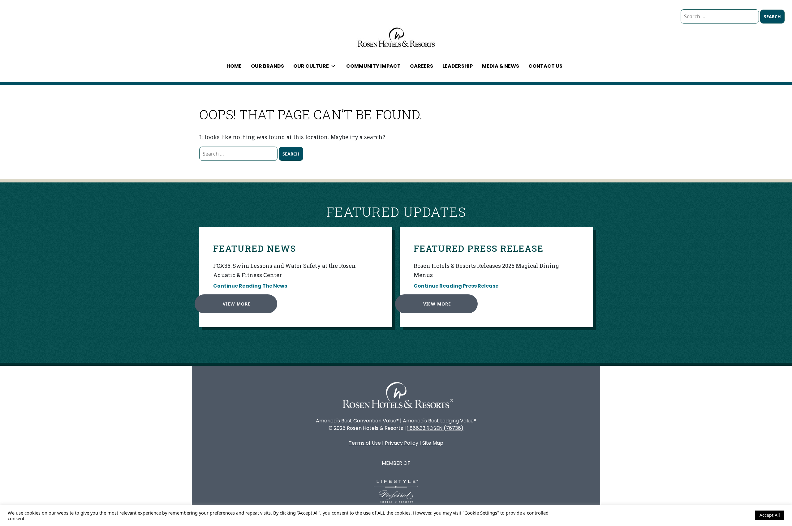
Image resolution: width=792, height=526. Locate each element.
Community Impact (373, 66)
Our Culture (311, 66)
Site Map (432, 443)
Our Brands (267, 66)
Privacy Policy (401, 443)
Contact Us (545, 66)
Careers (421, 66)
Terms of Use (365, 443)
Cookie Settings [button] (734, 515)
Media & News (500, 66)
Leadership (457, 66)
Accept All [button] (770, 515)
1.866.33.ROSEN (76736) (435, 428)
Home (234, 66)
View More (237, 304)
